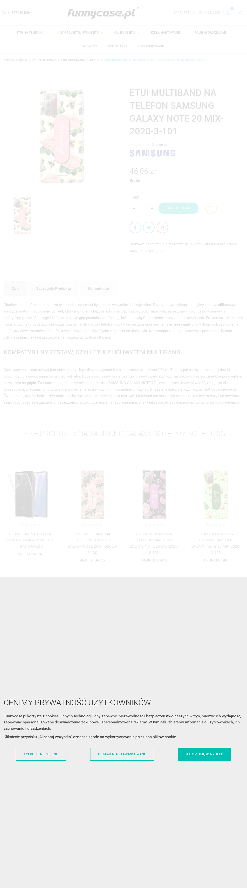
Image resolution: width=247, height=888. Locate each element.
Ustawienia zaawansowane (122, 754)
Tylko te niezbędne (41, 754)
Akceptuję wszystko (204, 754)
